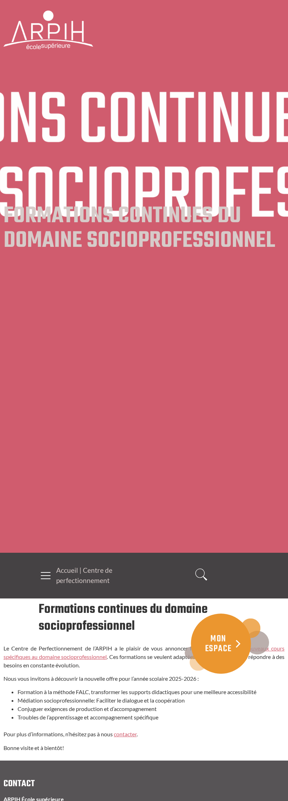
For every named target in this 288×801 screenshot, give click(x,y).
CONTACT (19, 784)
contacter (125, 734)
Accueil (67, 570)
